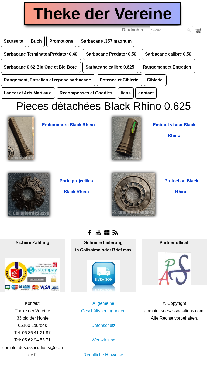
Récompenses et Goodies (86, 93)
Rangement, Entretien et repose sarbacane (48, 80)
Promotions (61, 41)
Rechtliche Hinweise (103, 355)
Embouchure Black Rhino (68, 124)
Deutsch (133, 30)
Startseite (13, 41)
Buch (36, 41)
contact (146, 93)
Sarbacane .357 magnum (106, 41)
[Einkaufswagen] (200, 31)
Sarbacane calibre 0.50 (168, 54)
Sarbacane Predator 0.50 (111, 54)
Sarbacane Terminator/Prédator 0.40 (41, 54)
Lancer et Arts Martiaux (28, 93)
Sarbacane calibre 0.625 (110, 67)
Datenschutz (103, 325)
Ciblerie (155, 80)
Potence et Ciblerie (119, 80)
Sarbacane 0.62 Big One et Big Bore (41, 67)
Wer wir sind (103, 340)
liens (126, 93)
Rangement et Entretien (167, 67)
